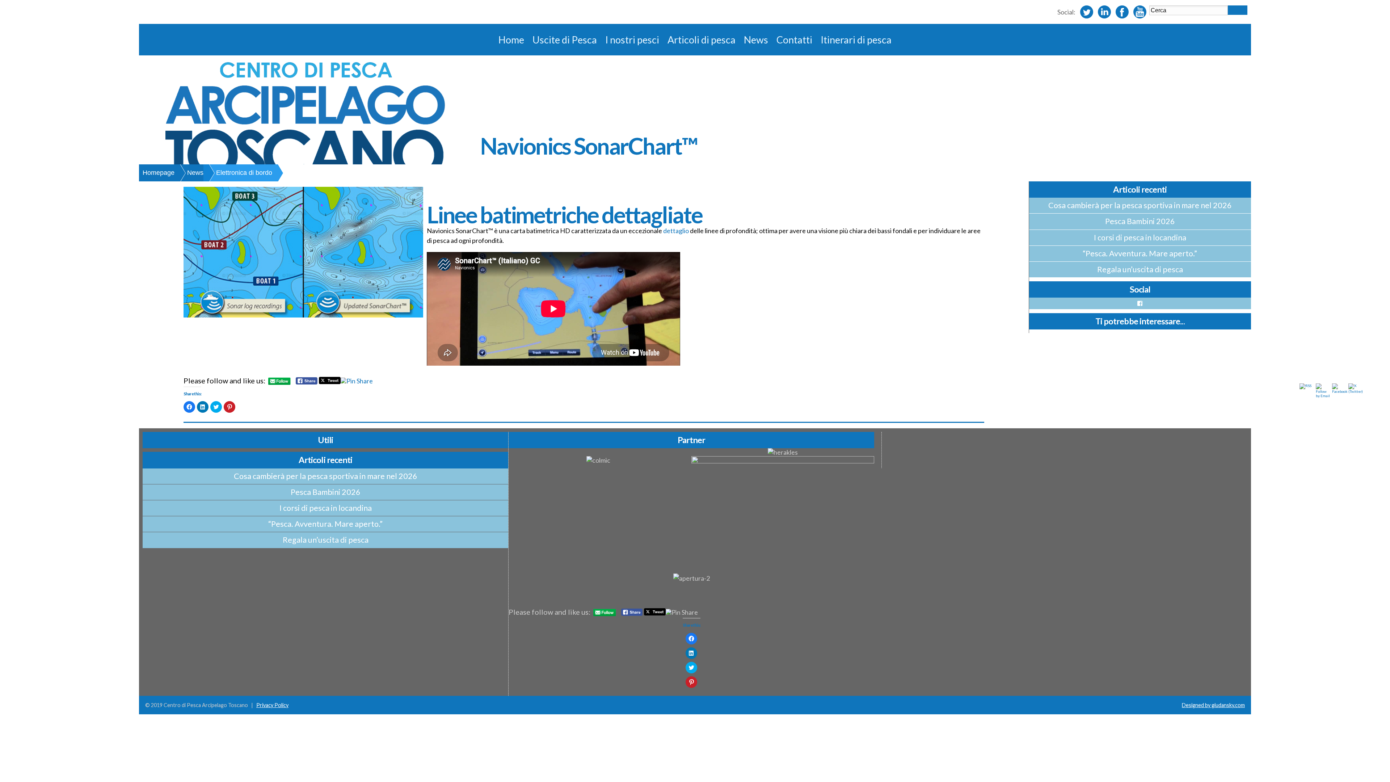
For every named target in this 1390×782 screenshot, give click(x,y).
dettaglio (676, 231)
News (756, 40)
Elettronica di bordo (244, 172)
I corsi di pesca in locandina (1140, 237)
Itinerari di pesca (856, 40)
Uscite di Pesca (564, 40)
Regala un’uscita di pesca (1140, 269)
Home (511, 40)
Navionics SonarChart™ (588, 145)
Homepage (158, 172)
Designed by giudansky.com (1213, 705)
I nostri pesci (632, 40)
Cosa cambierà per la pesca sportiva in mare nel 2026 (1140, 205)
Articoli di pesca (701, 40)
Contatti (794, 40)
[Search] (1237, 10)
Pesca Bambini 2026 (1140, 221)
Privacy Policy (272, 705)
